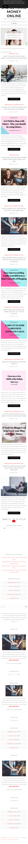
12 (20, 519)
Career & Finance (12, 586)
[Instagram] (13, 674)
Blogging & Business (8, 104)
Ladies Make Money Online (14, 11)
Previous (5, 519)
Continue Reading (14, 99)
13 (24, 519)
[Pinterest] (16, 674)
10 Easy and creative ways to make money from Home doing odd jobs (14, 159)
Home (2, 48)
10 (13, 519)
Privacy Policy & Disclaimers (11, 839)
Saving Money (12, 598)
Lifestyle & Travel (13, 590)
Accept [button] (5, 6)
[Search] (26, 606)
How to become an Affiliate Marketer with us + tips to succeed (14, 311)
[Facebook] (11, 674)
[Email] (18, 674)
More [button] (23, 3)
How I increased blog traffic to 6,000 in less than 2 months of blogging (14, 259)
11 (17, 519)
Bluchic (2, 839)
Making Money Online (14, 53)
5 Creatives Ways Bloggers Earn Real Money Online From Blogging (14, 468)
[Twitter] (9, 674)
